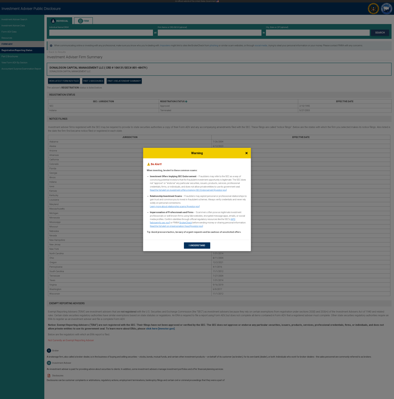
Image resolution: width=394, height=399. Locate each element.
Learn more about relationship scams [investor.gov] (175, 206)
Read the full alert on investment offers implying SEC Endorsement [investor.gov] (188, 190)
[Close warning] (246, 153)
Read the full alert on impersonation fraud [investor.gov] (176, 226)
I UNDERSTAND (197, 245)
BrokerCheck (185, 222)
